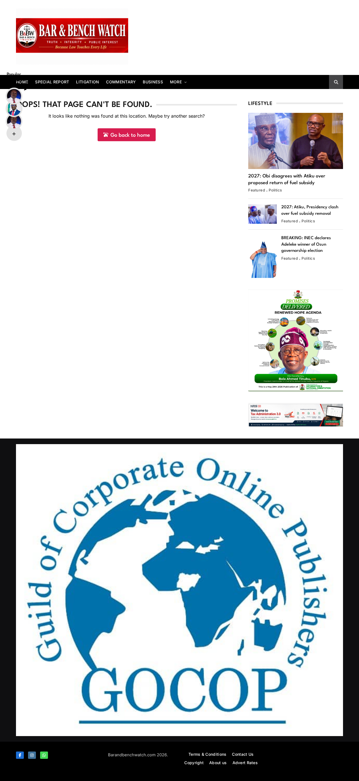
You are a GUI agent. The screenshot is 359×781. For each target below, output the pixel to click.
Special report (52, 81)
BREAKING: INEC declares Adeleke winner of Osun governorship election (306, 244)
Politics (275, 190)
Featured (256, 190)
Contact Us (243, 754)
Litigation (87, 81)
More (176, 81)
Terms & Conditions (207, 754)
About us (218, 762)
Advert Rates (245, 762)
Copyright (194, 762)
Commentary (121, 81)
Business (153, 81)
